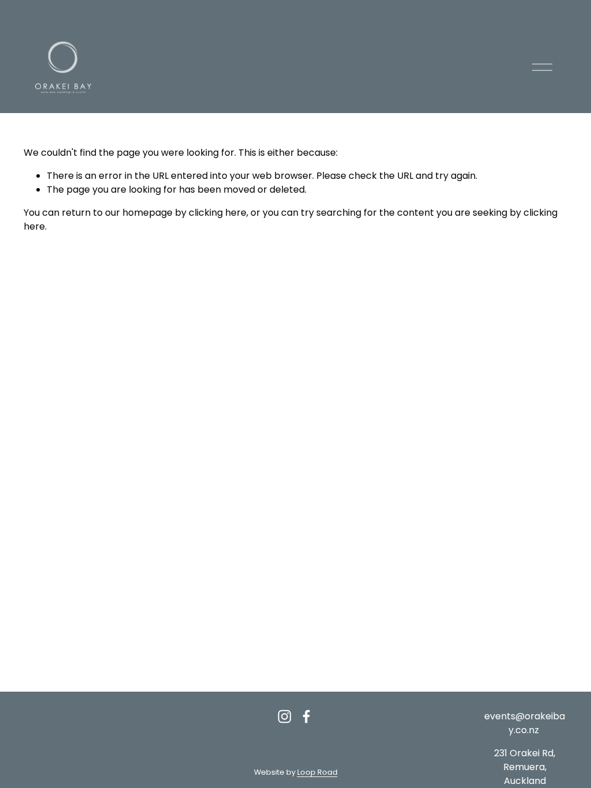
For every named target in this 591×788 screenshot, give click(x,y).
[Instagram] (284, 716)
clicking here (217, 212)
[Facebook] (306, 716)
